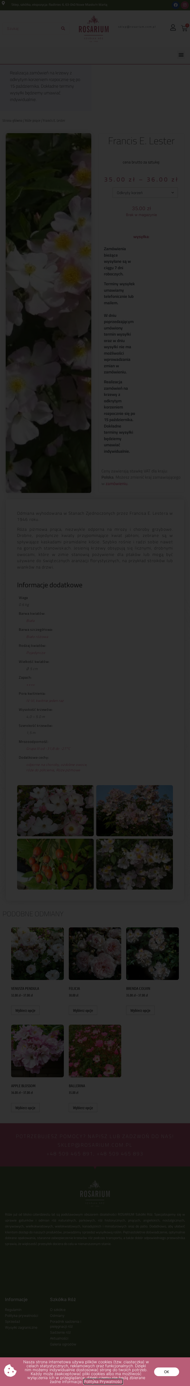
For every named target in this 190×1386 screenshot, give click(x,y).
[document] (95, 693)
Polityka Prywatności (103, 1381)
